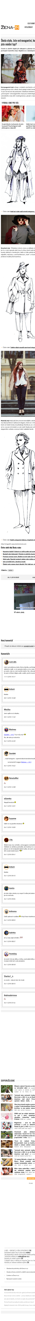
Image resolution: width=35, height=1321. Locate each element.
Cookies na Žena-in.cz (13, 1275)
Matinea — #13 (26, 762)
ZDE (30, 1250)
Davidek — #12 (9, 734)
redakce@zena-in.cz (23, 1256)
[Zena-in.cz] (11, 27)
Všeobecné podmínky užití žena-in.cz (17, 1268)
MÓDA (10, 570)
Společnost (29, 27)
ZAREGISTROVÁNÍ (29, 646)
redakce (28, 1252)
